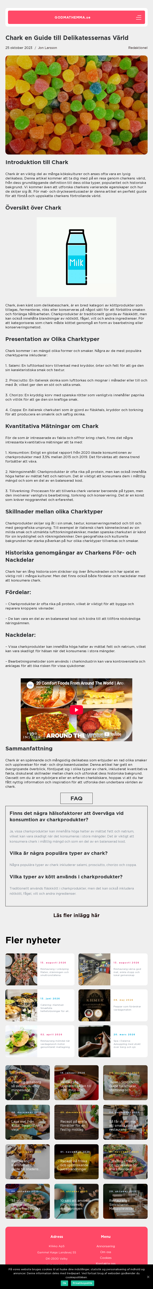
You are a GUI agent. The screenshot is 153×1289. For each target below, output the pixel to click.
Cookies (106, 1258)
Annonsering (105, 1246)
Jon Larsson (47, 48)
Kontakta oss (106, 1263)
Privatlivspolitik (82, 1283)
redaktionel (138, 48)
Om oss (105, 1252)
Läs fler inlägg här (76, 915)
